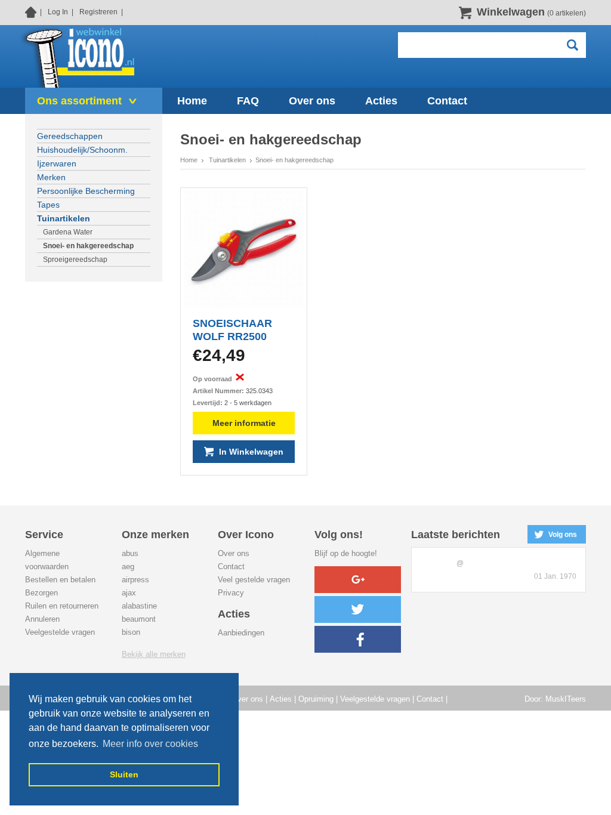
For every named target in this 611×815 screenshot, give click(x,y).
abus (130, 553)
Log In (58, 12)
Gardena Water (67, 232)
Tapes (48, 204)
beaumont (139, 619)
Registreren (98, 12)
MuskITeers (565, 698)
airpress (135, 579)
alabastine (139, 605)
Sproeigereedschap (75, 259)
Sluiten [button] (124, 774)
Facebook (357, 639)
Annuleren (42, 619)
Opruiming (316, 698)
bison (131, 632)
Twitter (357, 609)
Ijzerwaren (56, 163)
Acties (281, 698)
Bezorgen (41, 592)
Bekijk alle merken (154, 654)
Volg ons (562, 534)
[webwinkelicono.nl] (76, 55)
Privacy (231, 592)
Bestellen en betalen (60, 579)
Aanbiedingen (241, 632)
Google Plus (357, 579)
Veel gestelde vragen (254, 579)
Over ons (233, 553)
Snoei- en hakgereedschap (88, 246)
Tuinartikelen (63, 218)
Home (30, 11)
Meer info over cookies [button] (150, 744)
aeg (128, 566)
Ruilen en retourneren (61, 605)
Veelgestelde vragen (60, 632)
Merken (51, 177)
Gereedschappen (70, 136)
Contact (231, 566)
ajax (129, 592)
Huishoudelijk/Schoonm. (82, 150)
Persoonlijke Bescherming (86, 191)
